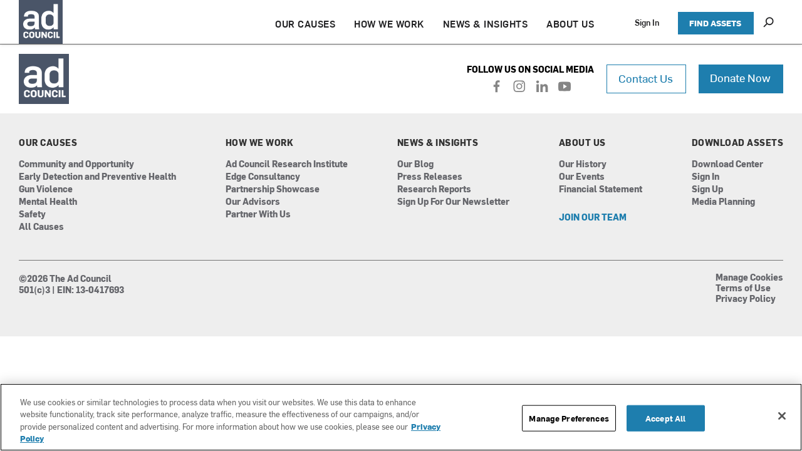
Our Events (582, 177)
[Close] (782, 416)
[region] (401, 417)
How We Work (260, 142)
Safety (32, 214)
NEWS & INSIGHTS (485, 23)
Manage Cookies (749, 278)
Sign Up (707, 189)
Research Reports (434, 189)
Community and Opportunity (76, 164)
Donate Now (740, 77)
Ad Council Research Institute (287, 164)
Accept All (665, 418)
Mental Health (48, 202)
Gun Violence (46, 189)
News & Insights (438, 142)
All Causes (41, 227)
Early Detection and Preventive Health (97, 177)
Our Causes (48, 142)
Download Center (727, 164)
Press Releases (429, 177)
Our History (583, 164)
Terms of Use (743, 289)
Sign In (647, 22)
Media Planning (723, 202)
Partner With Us (258, 214)
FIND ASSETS (715, 23)
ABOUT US (570, 23)
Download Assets (738, 142)
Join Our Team (593, 217)
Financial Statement (600, 189)
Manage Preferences (568, 418)
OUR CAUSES (305, 23)
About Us (582, 142)
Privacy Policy (746, 299)
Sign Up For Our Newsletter (453, 202)
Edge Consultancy (263, 177)
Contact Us (645, 78)
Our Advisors (253, 202)
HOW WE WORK (389, 23)
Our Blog (415, 164)
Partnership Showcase (273, 189)
